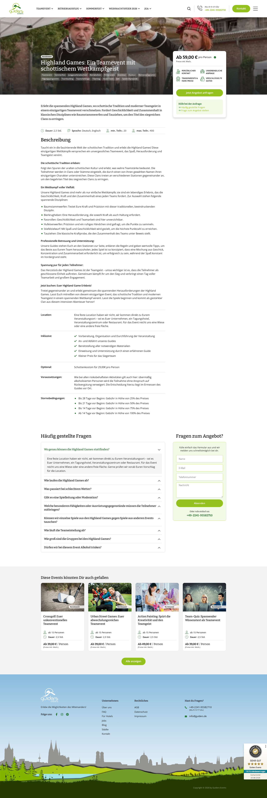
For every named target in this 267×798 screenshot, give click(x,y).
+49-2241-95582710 (215, 10)
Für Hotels (107, 716)
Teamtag (96, 78)
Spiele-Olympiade (130, 78)
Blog (104, 724)
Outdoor (132, 75)
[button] (45, 617)
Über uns (107, 707)
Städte (105, 729)
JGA (117, 78)
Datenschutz (141, 711)
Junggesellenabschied (77, 75)
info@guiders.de (198, 716)
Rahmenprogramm (147, 75)
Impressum (140, 716)
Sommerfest (60, 75)
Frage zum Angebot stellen (195, 110)
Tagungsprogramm (50, 78)
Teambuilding (67, 78)
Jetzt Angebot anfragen (199, 92)
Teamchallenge (83, 78)
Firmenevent (109, 75)
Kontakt (106, 733)
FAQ (104, 711)
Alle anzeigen (133, 661)
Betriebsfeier (95, 75)
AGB (136, 707)
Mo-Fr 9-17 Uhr (212, 7)
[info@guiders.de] (186, 716)
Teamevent (47, 75)
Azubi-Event (108, 78)
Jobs (104, 720)
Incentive (122, 75)
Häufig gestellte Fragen (193, 107)
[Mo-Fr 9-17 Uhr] (199, 8)
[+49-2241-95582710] (186, 707)
